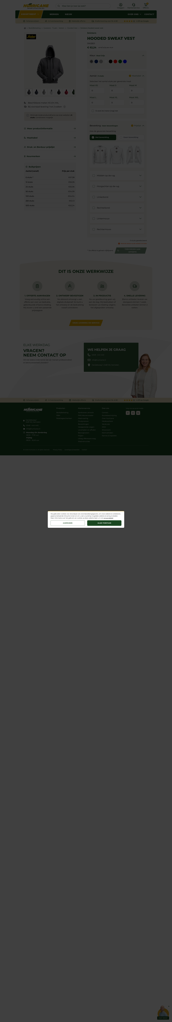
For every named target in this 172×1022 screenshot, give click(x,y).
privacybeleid (108, 518)
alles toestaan (104, 523)
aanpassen (67, 523)
